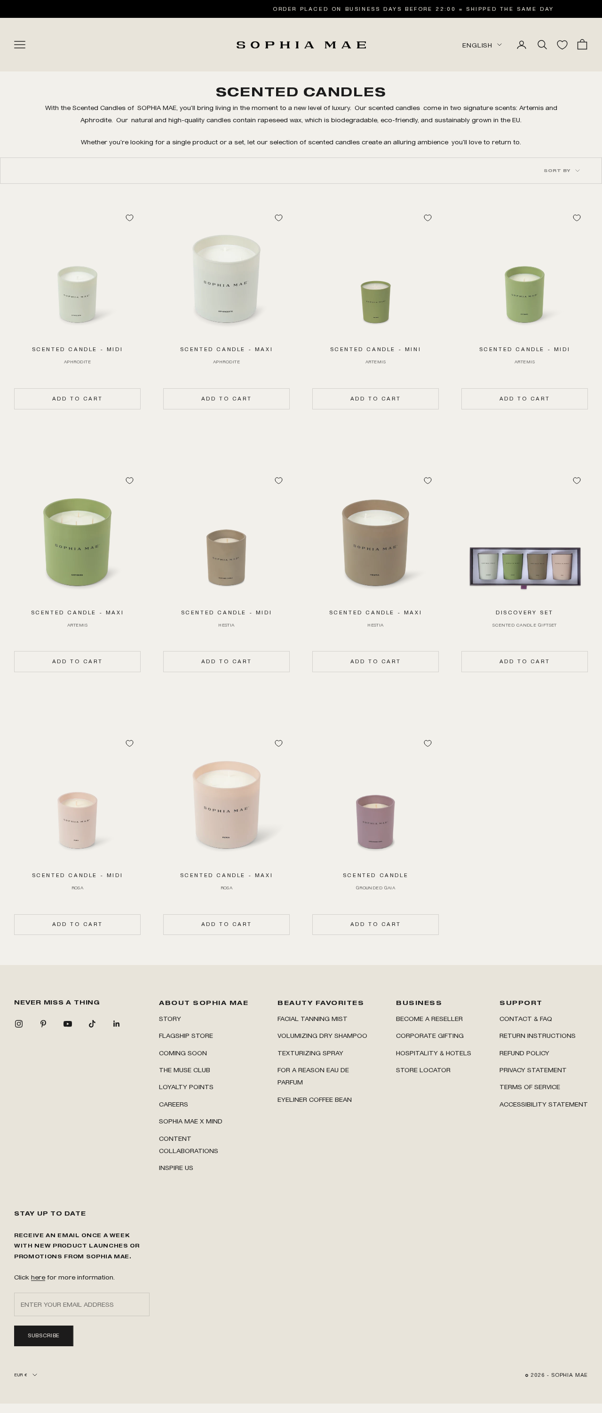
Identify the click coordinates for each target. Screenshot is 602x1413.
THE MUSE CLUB (184, 1070)
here (38, 1277)
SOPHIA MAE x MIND (190, 1121)
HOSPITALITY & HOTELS (433, 1053)
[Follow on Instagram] (19, 1023)
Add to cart (77, 398)
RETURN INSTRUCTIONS (537, 1035)
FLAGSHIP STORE (186, 1035)
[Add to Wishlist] (129, 217)
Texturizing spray (310, 1053)
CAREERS (173, 1104)
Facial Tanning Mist (312, 1018)
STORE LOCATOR (423, 1070)
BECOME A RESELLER (429, 1018)
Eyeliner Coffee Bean (314, 1099)
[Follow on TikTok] (92, 1023)
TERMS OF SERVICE (529, 1087)
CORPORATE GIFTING (430, 1035)
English (477, 45)
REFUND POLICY (524, 1053)
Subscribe (44, 1335)
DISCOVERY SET (525, 612)
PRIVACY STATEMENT (533, 1070)
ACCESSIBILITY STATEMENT (543, 1104)
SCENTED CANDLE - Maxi (226, 349)
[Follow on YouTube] (67, 1023)
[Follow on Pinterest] (43, 1023)
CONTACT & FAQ (525, 1018)
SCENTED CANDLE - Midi (77, 349)
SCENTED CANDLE (375, 875)
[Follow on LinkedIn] (116, 1023)
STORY (170, 1018)
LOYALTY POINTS (186, 1087)
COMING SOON (183, 1053)
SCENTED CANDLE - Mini (375, 349)
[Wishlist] (562, 45)
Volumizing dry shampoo (322, 1035)
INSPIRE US (176, 1167)
